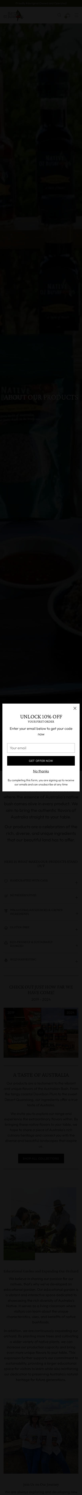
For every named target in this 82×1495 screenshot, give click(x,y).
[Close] (75, 708)
